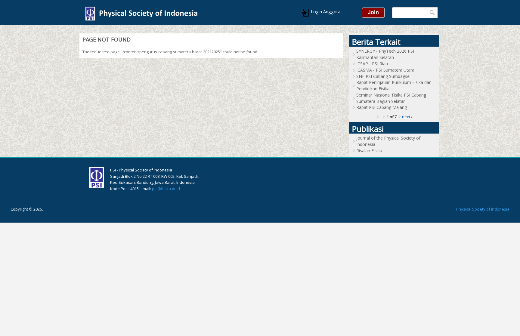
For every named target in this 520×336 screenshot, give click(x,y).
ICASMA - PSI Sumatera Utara (385, 70)
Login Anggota (325, 11)
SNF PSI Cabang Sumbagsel (383, 76)
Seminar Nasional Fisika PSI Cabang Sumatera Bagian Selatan (391, 98)
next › (407, 116)
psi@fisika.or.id (166, 188)
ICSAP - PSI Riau (372, 63)
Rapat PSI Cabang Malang (381, 107)
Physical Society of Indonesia (482, 209)
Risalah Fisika (369, 150)
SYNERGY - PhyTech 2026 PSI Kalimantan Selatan (385, 54)
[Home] (141, 12)
